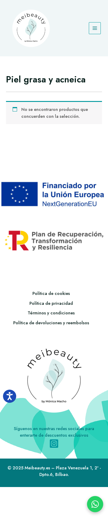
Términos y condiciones (51, 313)
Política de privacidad (51, 303)
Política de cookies (51, 293)
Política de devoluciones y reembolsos (51, 322)
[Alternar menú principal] (95, 28)
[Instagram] (54, 443)
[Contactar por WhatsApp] (95, 504)
